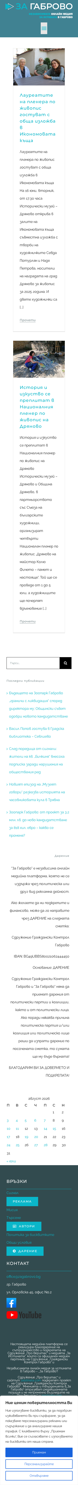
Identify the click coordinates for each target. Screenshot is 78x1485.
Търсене (13, 1218)
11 (17, 1129)
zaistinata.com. (51, 1395)
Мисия (12, 1210)
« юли (11, 1161)
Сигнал (12, 1193)
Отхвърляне (39, 1475)
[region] (39, 1440)
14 (45, 1129)
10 (8, 1129)
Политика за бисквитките (30, 1235)
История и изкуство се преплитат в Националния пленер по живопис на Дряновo (37, 407)
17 (8, 1137)
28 (45, 1145)
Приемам (39, 1452)
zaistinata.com (31, 1380)
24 (8, 1145)
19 (26, 1137)
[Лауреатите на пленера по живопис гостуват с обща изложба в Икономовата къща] (39, 52)
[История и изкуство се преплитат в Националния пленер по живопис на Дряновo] (39, 344)
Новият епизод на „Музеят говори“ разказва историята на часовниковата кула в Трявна (37, 792)
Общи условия (18, 1242)
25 (18, 1145)
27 (36, 1145)
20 (36, 1137)
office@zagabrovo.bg (23, 1277)
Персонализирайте (39, 1464)
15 (54, 1129)
